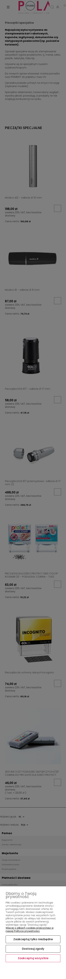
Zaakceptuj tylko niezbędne (33, 939)
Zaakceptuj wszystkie (33, 958)
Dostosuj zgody (33, 949)
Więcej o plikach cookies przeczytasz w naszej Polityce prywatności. (30, 929)
